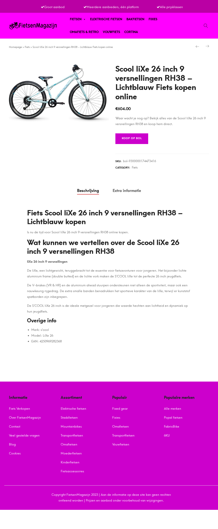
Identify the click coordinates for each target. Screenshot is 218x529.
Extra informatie (127, 190)
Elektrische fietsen (106, 19)
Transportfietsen (72, 435)
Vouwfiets (111, 32)
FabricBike (171, 426)
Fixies (153, 19)
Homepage (15, 47)
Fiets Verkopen (19, 409)
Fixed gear (120, 409)
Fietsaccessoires (72, 471)
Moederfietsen (71, 453)
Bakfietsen (135, 19)
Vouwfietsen (120, 444)
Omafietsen (69, 444)
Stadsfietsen (69, 417)
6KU (167, 435)
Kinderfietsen (70, 462)
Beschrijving (88, 190)
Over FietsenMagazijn (25, 417)
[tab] (88, 191)
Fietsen (76, 19)
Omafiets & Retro (84, 32)
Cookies (15, 453)
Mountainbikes (71, 426)
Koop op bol (132, 138)
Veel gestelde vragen (24, 435)
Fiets (27, 47)
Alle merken (172, 409)
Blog (12, 444)
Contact (14, 426)
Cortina (131, 32)
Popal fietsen (173, 417)
